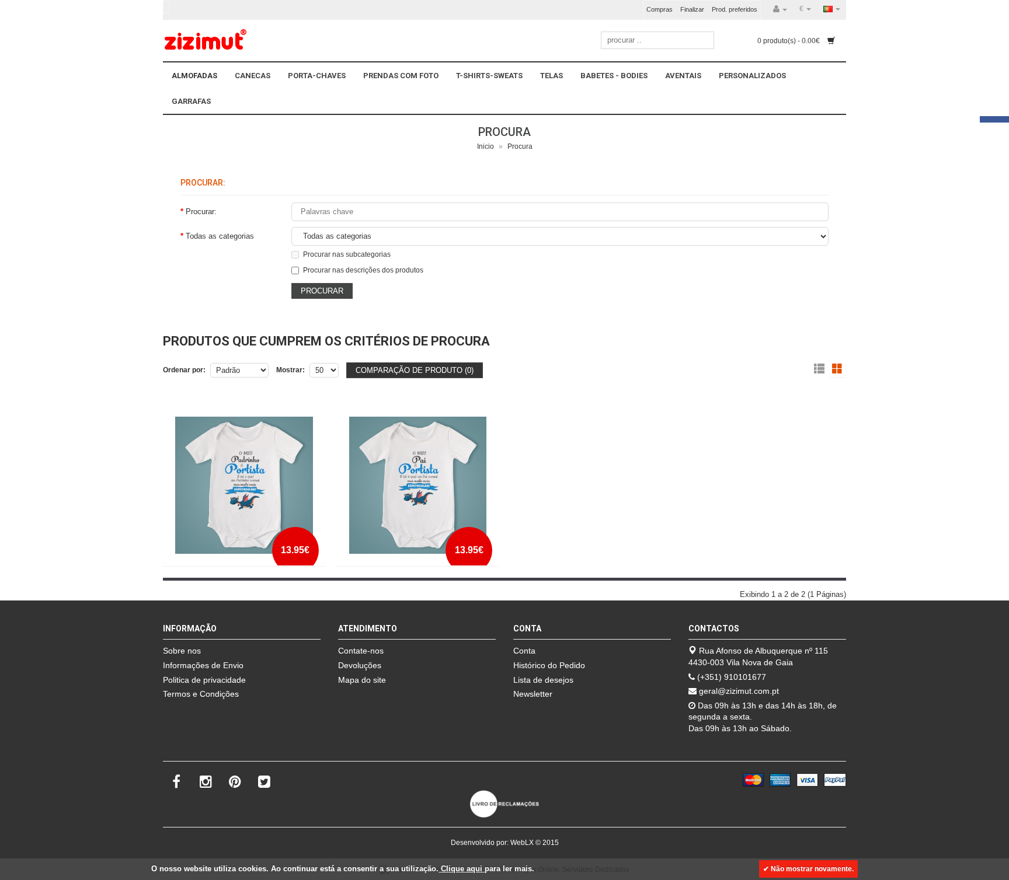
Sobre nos (182, 650)
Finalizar (692, 9)
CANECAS (252, 75)
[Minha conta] (780, 9)
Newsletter (532, 694)
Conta (524, 650)
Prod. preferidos (734, 9)
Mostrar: (290, 370)
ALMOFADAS (194, 75)
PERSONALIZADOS (752, 75)
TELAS (551, 75)
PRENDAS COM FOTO (401, 75)
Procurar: (201, 211)
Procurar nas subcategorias (347, 254)
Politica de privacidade (204, 680)
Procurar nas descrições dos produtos (363, 270)
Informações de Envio (203, 665)
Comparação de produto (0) (415, 370)
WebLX (522, 843)
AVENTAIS (683, 75)
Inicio (485, 146)
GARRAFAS (191, 101)
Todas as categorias (220, 236)
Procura (520, 146)
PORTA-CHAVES (317, 75)
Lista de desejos (543, 680)
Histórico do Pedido (549, 665)
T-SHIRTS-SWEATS (489, 75)
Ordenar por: (184, 370)
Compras (659, 9)
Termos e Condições (201, 694)
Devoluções (359, 665)
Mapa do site (362, 680)
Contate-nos (361, 650)
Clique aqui (462, 868)
